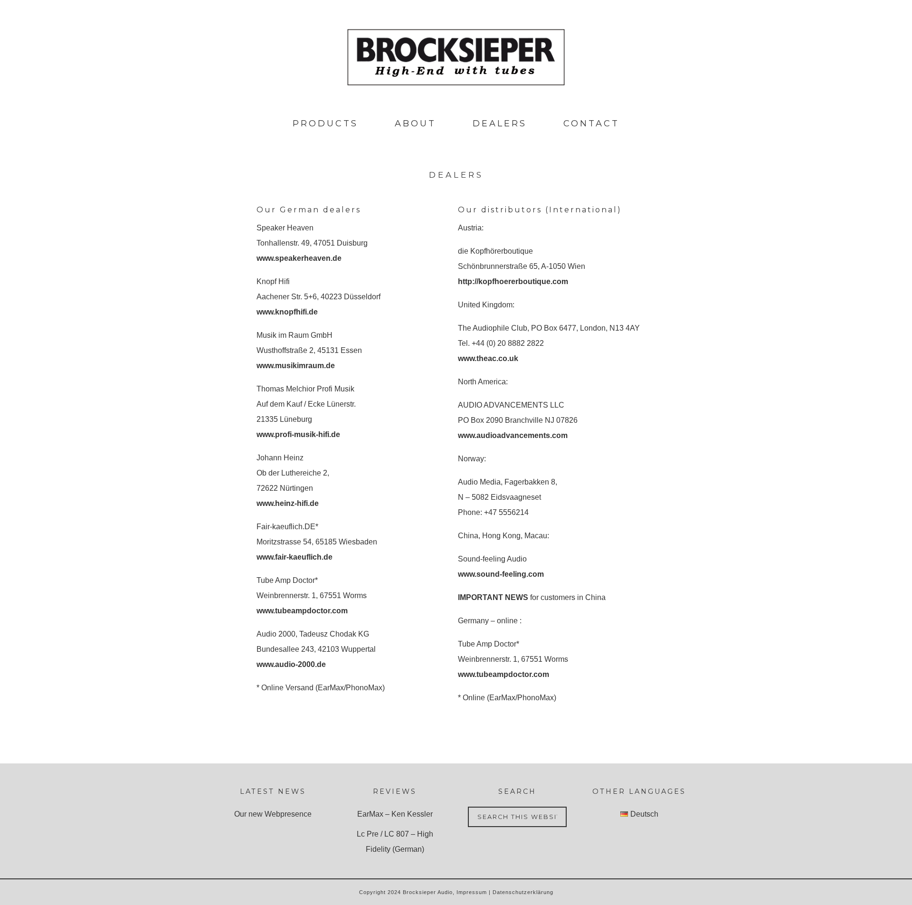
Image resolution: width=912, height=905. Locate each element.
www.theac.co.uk (488, 358)
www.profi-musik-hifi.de (298, 434)
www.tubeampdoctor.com (302, 611)
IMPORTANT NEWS (493, 597)
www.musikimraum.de (295, 366)
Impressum (471, 892)
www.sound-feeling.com (501, 574)
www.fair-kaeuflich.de (294, 557)
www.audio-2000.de (291, 664)
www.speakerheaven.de (299, 258)
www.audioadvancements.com (513, 435)
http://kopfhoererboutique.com (513, 281)
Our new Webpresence (273, 814)
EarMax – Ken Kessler (395, 814)
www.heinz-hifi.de (287, 503)
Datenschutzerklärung (523, 892)
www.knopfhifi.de (287, 312)
